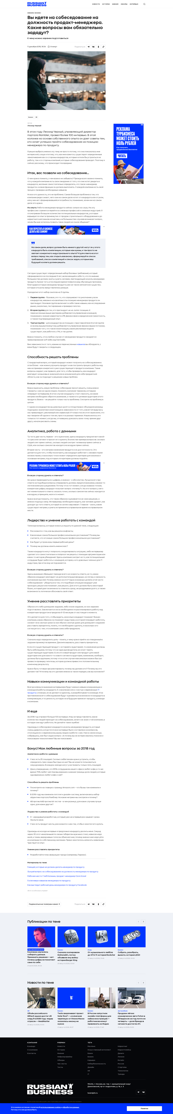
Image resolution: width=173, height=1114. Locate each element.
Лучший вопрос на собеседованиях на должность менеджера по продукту (62, 872)
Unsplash (44, 890)
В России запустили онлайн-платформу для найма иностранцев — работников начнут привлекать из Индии (99, 1019)
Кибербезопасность (97, 1064)
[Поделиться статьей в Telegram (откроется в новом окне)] (88, 47)
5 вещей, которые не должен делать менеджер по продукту (55, 867)
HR (36, 117)
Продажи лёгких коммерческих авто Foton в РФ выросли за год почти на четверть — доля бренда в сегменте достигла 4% (131, 1019)
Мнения (115, 4)
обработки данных (70, 1107)
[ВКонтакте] (143, 1092)
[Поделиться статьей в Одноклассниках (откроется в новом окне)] (98, 47)
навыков (81, 344)
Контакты (31, 1053)
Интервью (134, 4)
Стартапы (122, 1067)
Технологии (123, 1071)
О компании (32, 1050)
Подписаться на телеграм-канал (43, 904)
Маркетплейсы (124, 1050)
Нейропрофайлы (64, 1057)
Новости (96, 4)
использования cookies (51, 1107)
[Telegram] (138, 1092)
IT (88, 1074)
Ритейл (121, 1060)
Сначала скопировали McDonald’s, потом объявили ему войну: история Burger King (69, 956)
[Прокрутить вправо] (143, 922)
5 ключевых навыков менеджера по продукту (49, 881)
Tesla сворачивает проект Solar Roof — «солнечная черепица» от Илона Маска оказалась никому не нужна (71, 1019)
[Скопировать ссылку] (103, 47)
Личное (121, 1057)
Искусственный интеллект (99, 1050)
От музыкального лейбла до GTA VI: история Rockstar (101, 953)
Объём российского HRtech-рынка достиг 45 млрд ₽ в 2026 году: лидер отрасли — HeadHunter (40, 1017)
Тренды (121, 1074)
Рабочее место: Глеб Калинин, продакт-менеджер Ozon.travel (56, 876)
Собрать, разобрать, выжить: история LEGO (129, 953)
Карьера (91, 1060)
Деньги (121, 1053)
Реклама (91, 1046)
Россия (121, 1064)
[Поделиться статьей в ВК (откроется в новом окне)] (93, 47)
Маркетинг (122, 1046)
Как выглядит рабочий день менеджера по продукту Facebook (57, 885)
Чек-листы (62, 1064)
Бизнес (38, 13)
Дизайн (91, 1067)
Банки (90, 1053)
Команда (31, 1046)
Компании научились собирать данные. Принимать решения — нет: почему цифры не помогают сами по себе (41, 957)
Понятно (144, 1108)
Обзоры (124, 4)
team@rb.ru (93, 1093)
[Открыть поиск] (144, 4)
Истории (106, 4)
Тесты (60, 1067)
